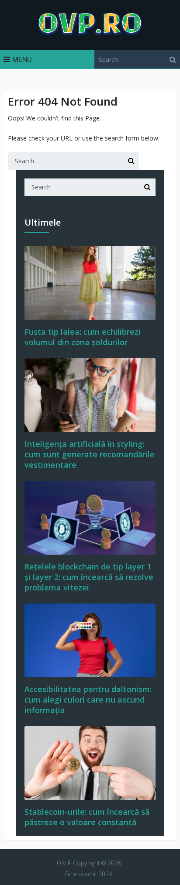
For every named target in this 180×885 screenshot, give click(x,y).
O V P (64, 863)
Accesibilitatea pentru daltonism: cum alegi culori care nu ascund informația (88, 699)
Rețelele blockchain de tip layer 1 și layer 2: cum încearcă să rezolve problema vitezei (88, 577)
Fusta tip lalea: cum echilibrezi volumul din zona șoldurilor (82, 336)
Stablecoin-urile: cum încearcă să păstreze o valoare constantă (86, 816)
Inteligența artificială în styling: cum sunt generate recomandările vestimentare (89, 454)
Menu (22, 59)
